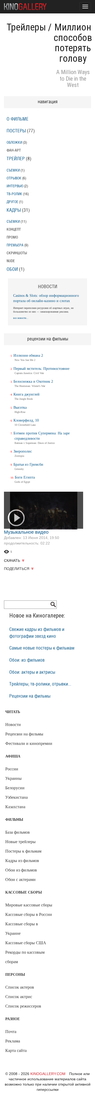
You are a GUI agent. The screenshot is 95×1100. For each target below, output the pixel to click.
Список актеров (19, 987)
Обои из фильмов (21, 870)
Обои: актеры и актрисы (32, 672)
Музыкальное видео (26, 532)
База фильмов (17, 832)
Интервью (15, 186)
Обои (12, 269)
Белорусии (15, 788)
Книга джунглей (26, 394)
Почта (10, 1031)
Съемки (13, 170)
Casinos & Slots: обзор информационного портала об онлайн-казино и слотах (46, 298)
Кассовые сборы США (25, 943)
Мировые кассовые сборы (28, 905)
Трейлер (16, 159)
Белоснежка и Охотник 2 (33, 381)
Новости (13, 724)
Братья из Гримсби (28, 464)
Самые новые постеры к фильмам (41, 648)
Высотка (20, 407)
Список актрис (18, 996)
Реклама (12, 1041)
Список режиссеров (23, 1006)
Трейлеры (26, 27)
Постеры (16, 131)
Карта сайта (16, 1050)
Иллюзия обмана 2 (28, 355)
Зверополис (22, 451)
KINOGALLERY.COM (47, 1074)
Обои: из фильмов (27, 660)
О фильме (17, 119)
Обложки (14, 142)
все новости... (20, 317)
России (11, 769)
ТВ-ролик (14, 194)
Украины (13, 778)
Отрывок (14, 178)
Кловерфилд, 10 (26, 420)
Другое (12, 202)
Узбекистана (16, 797)
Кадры (14, 210)
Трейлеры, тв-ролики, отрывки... (40, 684)
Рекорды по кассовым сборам (25, 957)
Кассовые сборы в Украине (21, 929)
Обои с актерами (20, 879)
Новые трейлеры (20, 841)
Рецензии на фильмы (29, 696)
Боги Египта (25, 477)
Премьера (15, 245)
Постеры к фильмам (23, 851)
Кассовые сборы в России (28, 914)
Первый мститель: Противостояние (41, 369)
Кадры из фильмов (22, 860)
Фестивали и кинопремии (28, 743)
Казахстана (15, 807)
